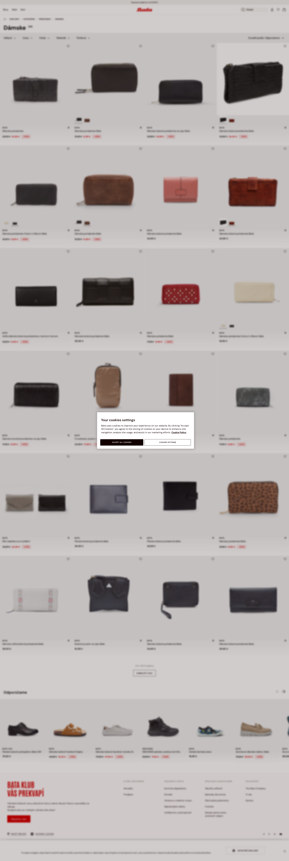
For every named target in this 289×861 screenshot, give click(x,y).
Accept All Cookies (121, 442)
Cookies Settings (167, 442)
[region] (145, 430)
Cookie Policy (178, 432)
